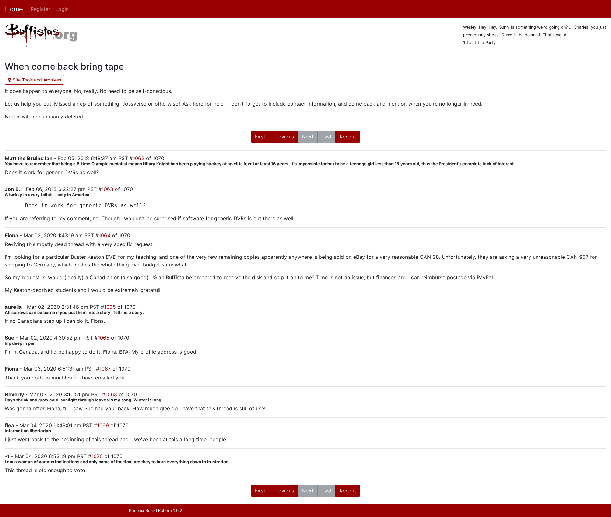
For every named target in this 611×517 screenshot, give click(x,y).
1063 (107, 189)
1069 (103, 425)
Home (14, 9)
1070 (97, 456)
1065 (110, 307)
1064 (104, 235)
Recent (348, 136)
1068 (111, 394)
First (260, 136)
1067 (105, 368)
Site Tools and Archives (36, 79)
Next (307, 136)
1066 (103, 338)
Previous (283, 136)
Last (326, 136)
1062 (138, 158)
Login (62, 9)
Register (40, 9)
